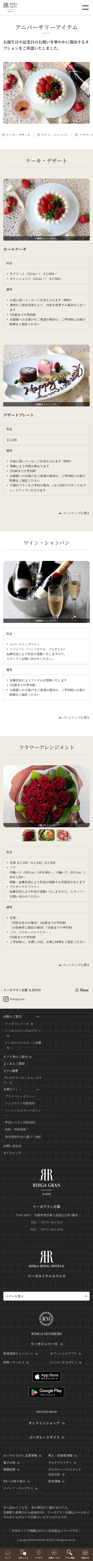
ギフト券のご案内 (15, 1057)
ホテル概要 (10, 1070)
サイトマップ (12, 1153)
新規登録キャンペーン (18, 1353)
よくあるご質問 (13, 1063)
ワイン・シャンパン (54, 135)
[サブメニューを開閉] (37, 1016)
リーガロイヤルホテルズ (47, 1276)
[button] (29, 835)
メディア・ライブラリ (18, 1488)
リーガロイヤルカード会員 (23, 1043)
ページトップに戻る (76, 513)
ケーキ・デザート (18, 135)
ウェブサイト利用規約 (20, 1103)
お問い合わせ (12, 1146)
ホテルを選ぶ (15, 1296)
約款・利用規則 (15, 1129)
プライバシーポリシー (20, 1096)
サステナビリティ (60, 1462)
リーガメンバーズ (17, 1023)
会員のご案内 (12, 1016)
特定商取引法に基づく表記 (23, 1137)
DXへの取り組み (14, 1481)
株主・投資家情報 (60, 1455)
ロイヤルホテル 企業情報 (20, 1455)
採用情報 (54, 1481)
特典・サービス (13, 1362)
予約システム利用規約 (20, 1122)
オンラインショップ (44, 1422)
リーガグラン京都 (46, 1206)
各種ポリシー (12, 1089)
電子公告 (9, 1462)
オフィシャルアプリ (63, 1353)
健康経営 (9, 1469)
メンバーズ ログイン (63, 1362)
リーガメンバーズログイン (23, 1030)
